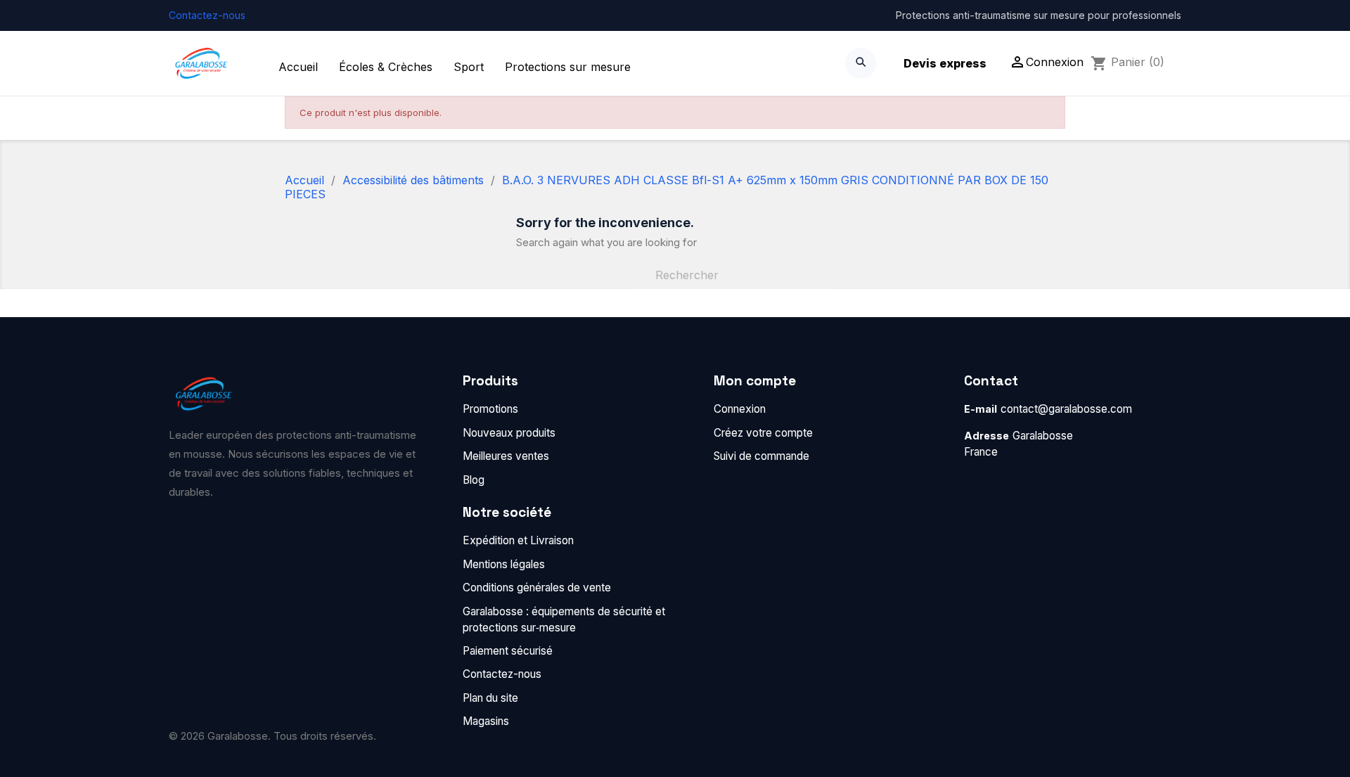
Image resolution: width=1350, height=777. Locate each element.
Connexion (740, 409)
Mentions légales (504, 564)
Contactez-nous (207, 15)
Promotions (490, 409)
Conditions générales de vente (537, 587)
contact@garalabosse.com (1066, 409)
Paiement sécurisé (508, 650)
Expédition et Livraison (518, 540)
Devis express (945, 63)
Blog (473, 480)
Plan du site (490, 698)
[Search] (860, 63)
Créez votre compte (763, 432)
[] (828, 284)
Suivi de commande (761, 456)
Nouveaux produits (509, 432)
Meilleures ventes (506, 456)
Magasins (486, 721)
